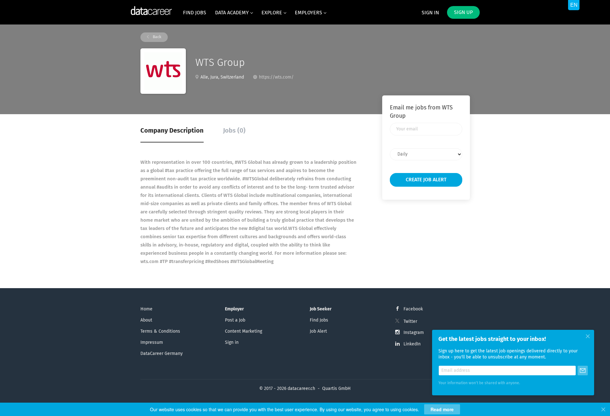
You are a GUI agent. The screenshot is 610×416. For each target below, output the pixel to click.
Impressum (151, 342)
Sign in (430, 12)
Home (146, 309)
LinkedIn (412, 344)
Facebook (413, 309)
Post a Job (235, 320)
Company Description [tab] (172, 131)
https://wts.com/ (276, 77)
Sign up (463, 12)
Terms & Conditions (160, 331)
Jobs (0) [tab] (234, 131)
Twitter (410, 321)
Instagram (413, 332)
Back (156, 37)
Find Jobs (319, 320)
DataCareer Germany (161, 353)
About (146, 320)
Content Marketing (243, 331)
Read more (442, 409)
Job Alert (318, 331)
